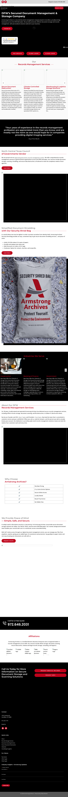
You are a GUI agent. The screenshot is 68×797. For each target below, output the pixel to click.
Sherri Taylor (22, 417)
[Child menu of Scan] (29, 8)
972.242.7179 (5, 720)
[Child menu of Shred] (33, 8)
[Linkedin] (5, 2)
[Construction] (11, 386)
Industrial (4, 747)
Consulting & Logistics (7, 749)
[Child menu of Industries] (39, 8)
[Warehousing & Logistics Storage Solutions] (56, 98)
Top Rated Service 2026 (9, 41)
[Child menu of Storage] (24, 8)
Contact (52, 8)
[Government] (56, 385)
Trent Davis (38, 417)
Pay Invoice (4, 757)
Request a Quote (59, 8)
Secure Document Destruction (9, 745)
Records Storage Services (7, 741)
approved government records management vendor (29, 157)
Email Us (4, 724)
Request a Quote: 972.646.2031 (57, 2)
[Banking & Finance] (34, 386)
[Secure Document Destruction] (12, 97)
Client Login (4, 759)
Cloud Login (4, 761)
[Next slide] (65, 83)
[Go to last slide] (3, 83)
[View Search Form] (65, 8)
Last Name (4, 779)
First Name (4, 774)
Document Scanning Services (8, 743)
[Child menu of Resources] (46, 8)
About (3, 739)
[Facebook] (3, 2)
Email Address (5, 769)
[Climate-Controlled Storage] (34, 98)
